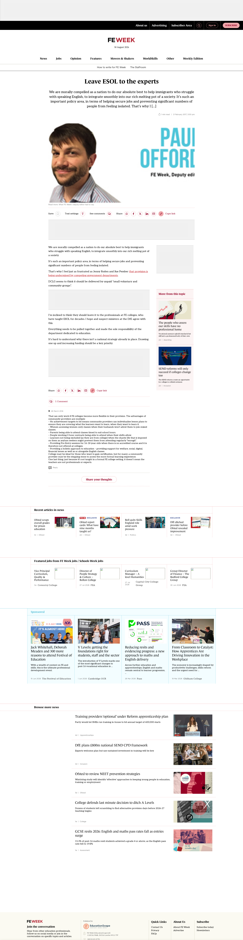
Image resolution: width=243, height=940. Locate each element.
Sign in (212, 25)
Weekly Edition (193, 58)
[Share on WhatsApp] (126, 213)
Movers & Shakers (122, 58)
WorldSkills (150, 58)
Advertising (159, 25)
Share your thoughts (99, 479)
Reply (55, 467)
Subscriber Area (181, 25)
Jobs (58, 58)
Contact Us (157, 927)
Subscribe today (205, 927)
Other (170, 58)
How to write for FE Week (111, 67)
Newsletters (203, 930)
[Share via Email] (153, 213)
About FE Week (181, 927)
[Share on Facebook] (133, 213)
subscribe (231, 25)
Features (96, 58)
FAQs (154, 933)
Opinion (75, 58)
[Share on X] (140, 213)
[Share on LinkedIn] (146, 213)
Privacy (155, 930)
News (43, 58)
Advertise (178, 930)
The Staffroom (138, 67)
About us (141, 25)
